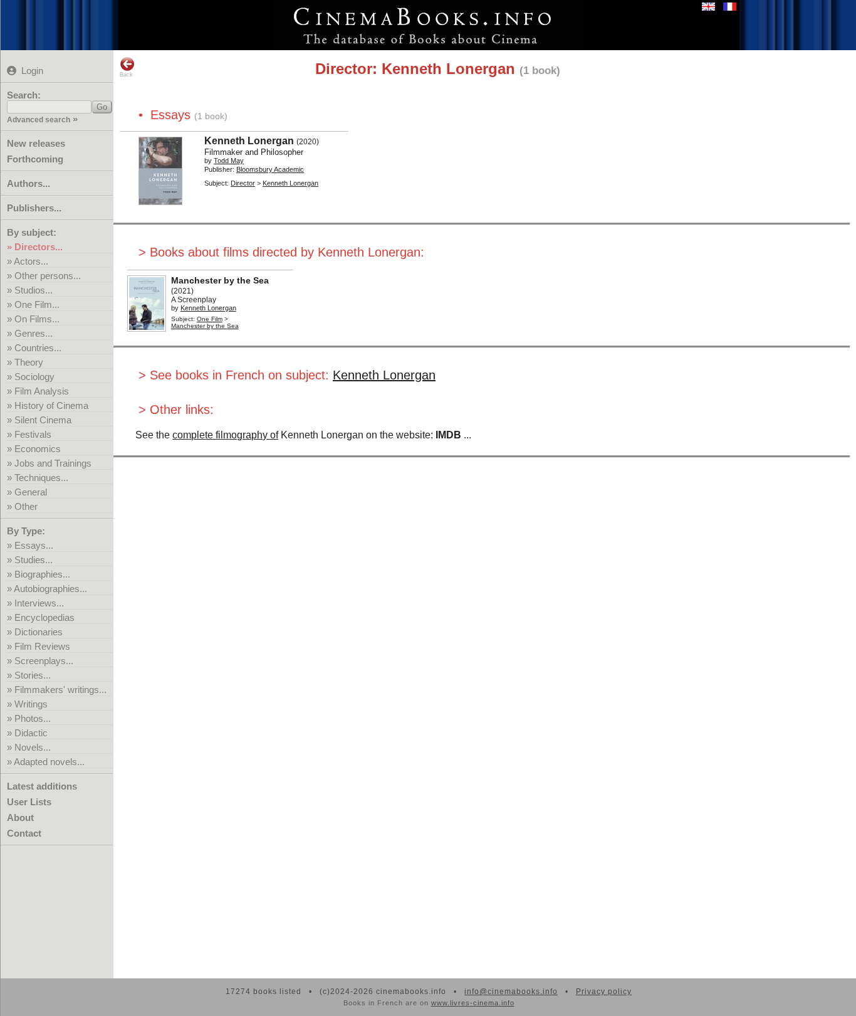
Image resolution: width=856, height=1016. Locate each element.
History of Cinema (51, 405)
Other (26, 506)
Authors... (28, 183)
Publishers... (34, 208)
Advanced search (38, 119)
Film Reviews (42, 646)
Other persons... (47, 275)
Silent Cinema (42, 420)
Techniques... (41, 477)
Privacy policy (604, 991)
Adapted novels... (49, 761)
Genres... (33, 333)
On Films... (37, 319)
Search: (24, 95)
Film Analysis (41, 391)
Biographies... (42, 574)
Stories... (32, 675)
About (20, 817)
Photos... (32, 718)
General (30, 492)
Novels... (32, 747)
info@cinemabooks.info (511, 991)
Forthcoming (35, 159)
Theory (28, 362)
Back (126, 74)
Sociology (34, 376)
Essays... (33, 545)
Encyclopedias (44, 617)
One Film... (37, 304)
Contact (24, 833)
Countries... (37, 347)
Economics (37, 448)
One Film (209, 318)
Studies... (33, 559)
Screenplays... (43, 660)
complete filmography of (225, 435)
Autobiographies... (50, 588)
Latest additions (42, 786)
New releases (36, 143)
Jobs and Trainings (52, 463)
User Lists (29, 801)
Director (243, 183)
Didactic (31, 733)
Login (32, 70)
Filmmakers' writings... (60, 689)
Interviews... (39, 603)
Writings (31, 704)
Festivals (32, 434)
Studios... (33, 290)
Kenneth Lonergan (384, 375)
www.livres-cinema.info (472, 1003)
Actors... (31, 261)
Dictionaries (38, 632)
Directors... (38, 246)
